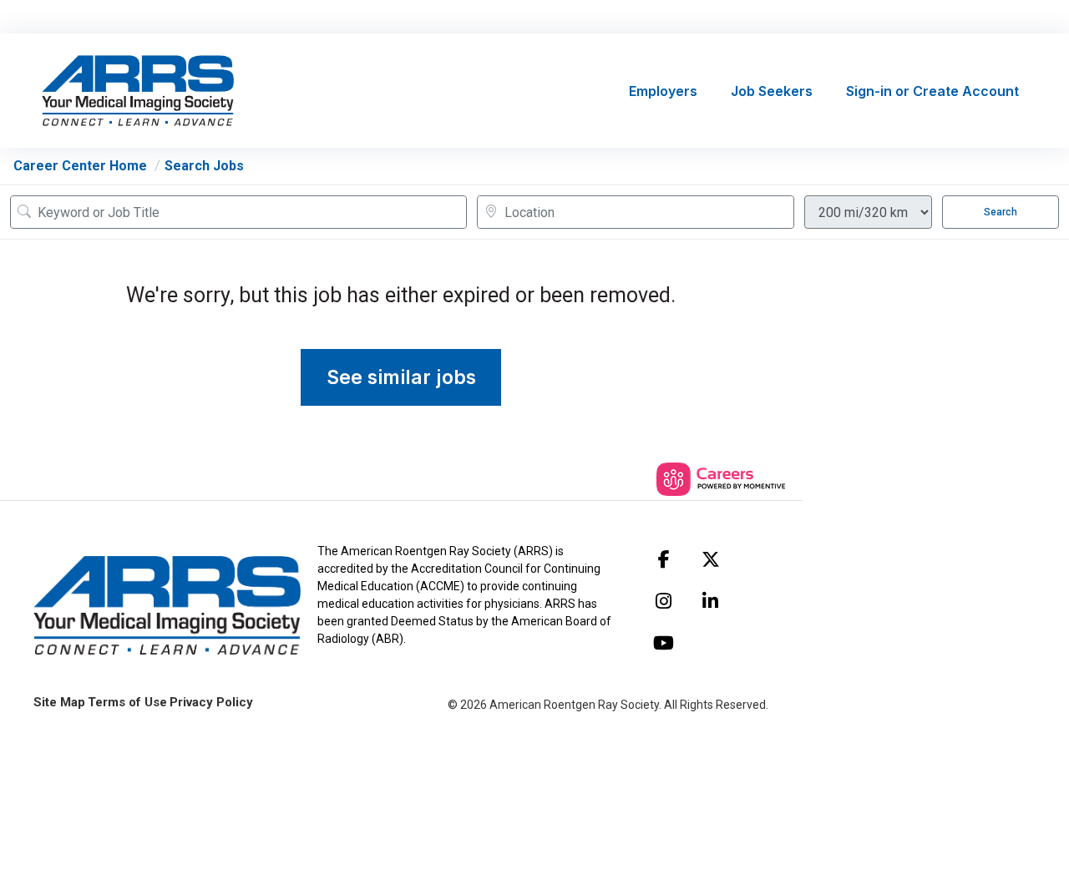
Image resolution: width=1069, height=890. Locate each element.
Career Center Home (80, 166)
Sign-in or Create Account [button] (932, 91)
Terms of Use (127, 702)
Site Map (59, 702)
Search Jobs (204, 166)
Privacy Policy (211, 702)
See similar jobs (401, 377)
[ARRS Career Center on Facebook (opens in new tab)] (664, 559)
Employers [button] (663, 91)
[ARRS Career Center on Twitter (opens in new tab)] (710, 559)
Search (1000, 212)
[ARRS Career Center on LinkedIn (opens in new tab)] (710, 601)
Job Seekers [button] (772, 91)
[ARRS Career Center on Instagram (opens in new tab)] (664, 601)
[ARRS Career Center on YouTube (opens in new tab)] (664, 643)
